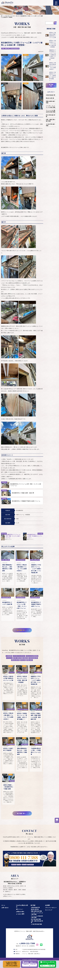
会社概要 (47, 905)
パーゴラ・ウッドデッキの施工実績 (50, 106)
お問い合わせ (5, 907)
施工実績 (33, 905)
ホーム (3, 905)
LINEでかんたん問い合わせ (48, 963)
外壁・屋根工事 (5, 48)
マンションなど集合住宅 (32, 656)
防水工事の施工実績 (50, 115)
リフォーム (9, 658)
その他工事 (8, 656)
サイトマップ (48, 910)
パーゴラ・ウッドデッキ (19, 656)
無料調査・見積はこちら (29, 964)
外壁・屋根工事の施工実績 (50, 120)
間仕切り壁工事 (15, 660)
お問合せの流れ (20, 911)
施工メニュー (19, 909)
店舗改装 (25, 658)
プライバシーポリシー (51, 907)
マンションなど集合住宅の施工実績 (50, 111)
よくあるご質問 (20, 914)
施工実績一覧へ (21, 630)
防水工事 (23, 660)
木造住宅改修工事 (15, 48)
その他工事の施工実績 (50, 124)
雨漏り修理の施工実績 (50, 102)
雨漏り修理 (29, 660)
